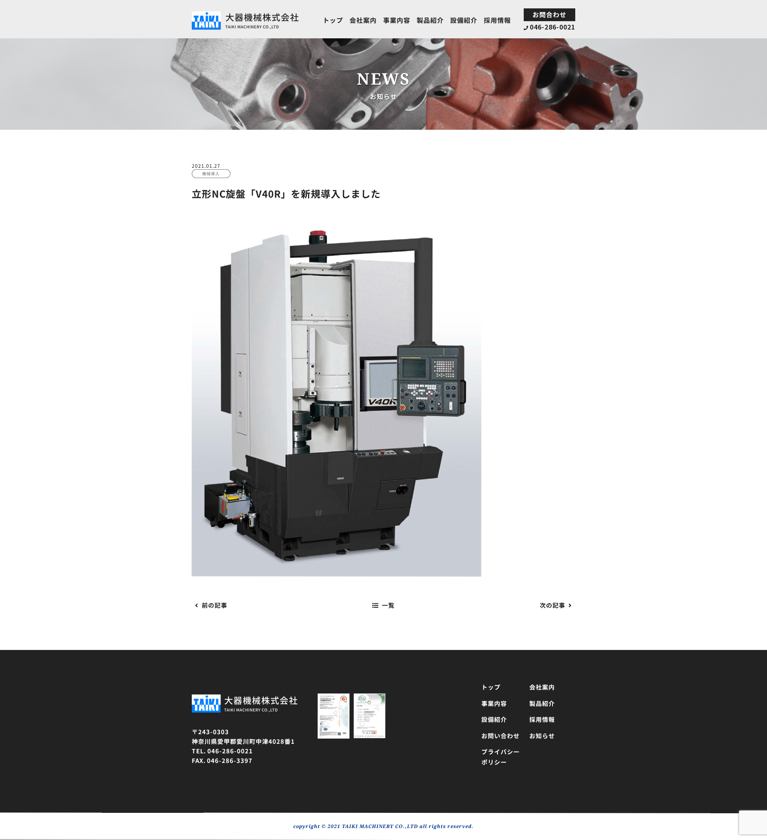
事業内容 (396, 20)
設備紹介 (463, 20)
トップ (333, 19)
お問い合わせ (500, 735)
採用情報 (497, 20)
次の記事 (552, 605)
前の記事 (214, 605)
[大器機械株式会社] (245, 15)
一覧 (388, 605)
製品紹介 (430, 20)
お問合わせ (549, 14)
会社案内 (363, 19)
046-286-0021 (552, 27)
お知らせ (542, 735)
